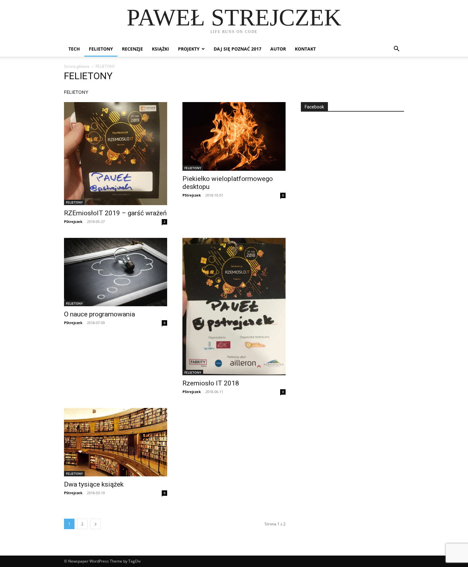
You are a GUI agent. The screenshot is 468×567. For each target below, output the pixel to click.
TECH (74, 49)
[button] (396, 49)
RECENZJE (132, 49)
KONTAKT (305, 49)
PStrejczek (73, 221)
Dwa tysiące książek (94, 484)
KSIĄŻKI (160, 49)
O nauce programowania (99, 314)
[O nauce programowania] (115, 272)
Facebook (314, 106)
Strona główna (76, 66)
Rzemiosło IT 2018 (210, 383)
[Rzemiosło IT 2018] (234, 306)
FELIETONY (101, 49)
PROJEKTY (189, 49)
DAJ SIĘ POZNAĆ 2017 (237, 49)
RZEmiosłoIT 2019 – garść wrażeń (115, 213)
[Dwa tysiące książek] (115, 442)
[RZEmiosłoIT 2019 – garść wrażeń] (115, 153)
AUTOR (278, 49)
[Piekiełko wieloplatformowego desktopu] (234, 136)
